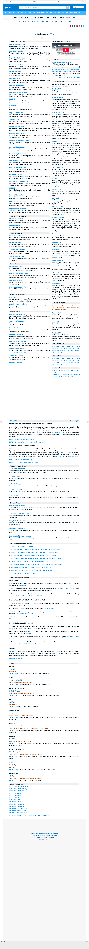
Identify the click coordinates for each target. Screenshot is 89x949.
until (78, 68)
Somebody (55, 350)
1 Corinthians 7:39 (57, 167)
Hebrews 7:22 (56, 242)
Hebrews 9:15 (73, 456)
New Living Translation (16, 51)
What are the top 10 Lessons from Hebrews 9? (26, 573)
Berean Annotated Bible (16, 126)
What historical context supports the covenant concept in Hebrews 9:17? (33, 570)
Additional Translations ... (16, 362)
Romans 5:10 (23, 644)
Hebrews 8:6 (56, 249)
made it (63, 70)
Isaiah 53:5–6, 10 (61, 456)
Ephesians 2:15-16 (58, 217)
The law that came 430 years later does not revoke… (24, 462)
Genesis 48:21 (56, 313)
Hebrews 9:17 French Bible (17, 810)
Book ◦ (72, 421)
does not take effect (70, 68)
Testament (70, 350)
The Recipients (15, 476)
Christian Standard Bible (16, 133)
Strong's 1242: (13, 684)
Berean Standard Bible (16, 65)
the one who (56, 70)
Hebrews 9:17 (13, 651)
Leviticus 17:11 (63, 453)
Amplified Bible (14, 119)
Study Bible (13, 421)
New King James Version (17, 85)
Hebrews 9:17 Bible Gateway (18, 789)
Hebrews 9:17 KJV (15, 801)
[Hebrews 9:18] (87, 426)
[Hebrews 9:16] (2, 426)
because (56, 68)
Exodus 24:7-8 (56, 283)
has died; (69, 70)
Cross (39, 38)
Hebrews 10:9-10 (57, 260)
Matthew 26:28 (56, 189)
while (59, 71)
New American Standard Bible (18, 92)
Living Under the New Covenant (18, 521)
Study (44, 38)
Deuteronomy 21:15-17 (59, 112)
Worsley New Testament (16, 355)
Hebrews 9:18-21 (36, 596)
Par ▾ (21, 41)
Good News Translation (16, 174)
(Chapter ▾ (16, 41)
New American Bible (15, 280)
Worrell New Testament (16, 348)
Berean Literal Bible (15, 71)
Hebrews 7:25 (32, 644)
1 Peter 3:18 (33, 614)
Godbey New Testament (16, 321)
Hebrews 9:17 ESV (15, 798)
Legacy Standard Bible (16, 113)
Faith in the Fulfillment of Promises (20, 536)
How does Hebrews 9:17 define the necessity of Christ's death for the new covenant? (37, 564)
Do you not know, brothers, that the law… (21, 459)
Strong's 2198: (13, 780)
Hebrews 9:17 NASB (15, 800)
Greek (54, 38)
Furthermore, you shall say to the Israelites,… (23, 441)
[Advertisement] (45, 407)
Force (65, 348)
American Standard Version (17, 147)
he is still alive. (66, 71)
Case (62, 346)
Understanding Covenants (17, 505)
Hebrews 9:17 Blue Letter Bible (18, 787)
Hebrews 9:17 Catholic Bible (18, 812)
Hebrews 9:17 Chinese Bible (18, 808)
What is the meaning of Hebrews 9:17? (22, 546)
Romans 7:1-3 (56, 141)
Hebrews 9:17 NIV (15, 794)
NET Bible (12, 188)
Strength (62, 350)
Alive (53, 346)
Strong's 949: (13, 695)
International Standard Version (18, 181)
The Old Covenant (16, 484)
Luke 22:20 (55, 198)
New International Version (17, 44)
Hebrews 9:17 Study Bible (17, 804)
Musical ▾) (67, 41)
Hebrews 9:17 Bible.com (16, 791)
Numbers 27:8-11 (57, 98)
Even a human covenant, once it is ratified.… (22, 439)
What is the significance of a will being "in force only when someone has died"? (35, 552)
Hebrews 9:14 (49, 608)
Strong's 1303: (14, 730)
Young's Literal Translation (17, 249)
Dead (73, 346)
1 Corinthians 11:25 (58, 207)
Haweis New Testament (16, 328)
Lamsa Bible (13, 297)
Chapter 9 (15, 26)
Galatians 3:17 (56, 178)
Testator (77, 350)
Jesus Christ (15, 495)
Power (78, 348)
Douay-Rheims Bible (15, 266)
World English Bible (15, 225)
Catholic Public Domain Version (18, 273)
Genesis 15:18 (56, 273)
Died (61, 348)
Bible (6, 26)
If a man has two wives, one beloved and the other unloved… (27, 442)
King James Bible (14, 78)
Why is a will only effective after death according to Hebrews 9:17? (31, 567)
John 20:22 (69, 637)
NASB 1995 (12, 99)
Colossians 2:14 (57, 234)
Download (76, 77)
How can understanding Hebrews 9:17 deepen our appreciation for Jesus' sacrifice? (36, 558)
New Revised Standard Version (18, 287)
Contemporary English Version (18, 154)
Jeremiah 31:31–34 (60, 433)
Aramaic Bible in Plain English (18, 304)
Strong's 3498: (14, 743)
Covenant (67, 346)
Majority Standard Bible (16, 219)
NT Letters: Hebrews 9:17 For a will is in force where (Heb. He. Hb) (29, 815)
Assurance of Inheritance (17, 528)
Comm (49, 38)
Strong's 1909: (13, 706)
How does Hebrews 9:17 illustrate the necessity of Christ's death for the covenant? (36, 549)
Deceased (55, 348)
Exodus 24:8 (27, 596)
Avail (57, 346)
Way (62, 352)
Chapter (76, 421)
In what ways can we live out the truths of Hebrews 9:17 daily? (30, 561)
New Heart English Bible (16, 195)
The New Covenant (16, 490)
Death (78, 346)
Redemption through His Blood (61, 62)
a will (61, 68)
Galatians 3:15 (56, 89)
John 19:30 (30, 633)
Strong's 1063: (13, 673)
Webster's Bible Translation (17, 202)
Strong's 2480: (14, 756)
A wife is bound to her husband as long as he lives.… (24, 461)
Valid (53, 352)
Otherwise (71, 348)
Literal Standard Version (16, 236)
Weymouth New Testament (17, 209)
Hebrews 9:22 (24, 614)
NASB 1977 (12, 106)
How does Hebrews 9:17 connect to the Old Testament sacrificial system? (33, 555)
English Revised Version (16, 161)
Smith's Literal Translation (17, 256)
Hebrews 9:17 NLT (15, 796)
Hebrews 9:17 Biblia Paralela (18, 806)
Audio (35, 38)
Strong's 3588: (13, 717)
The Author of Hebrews (18, 469)
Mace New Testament (16, 335)
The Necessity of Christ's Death (19, 513)
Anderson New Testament (17, 314)
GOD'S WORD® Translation (17, 167)
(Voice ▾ (62, 41)
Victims (58, 352)
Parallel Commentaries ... (16, 658)
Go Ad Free (4, 941)
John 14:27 (55, 322)
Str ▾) (24, 41)
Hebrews (10, 26)
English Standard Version (17, 58)
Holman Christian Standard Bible (19, 140)
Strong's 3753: (13, 769)
